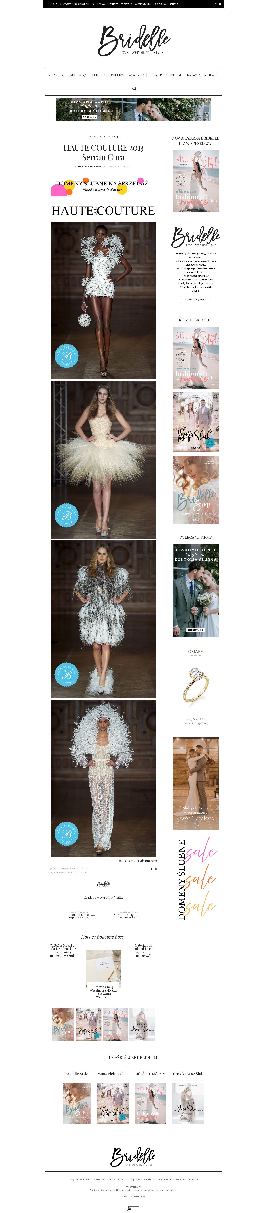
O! (93, 4)
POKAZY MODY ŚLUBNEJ (103, 136)
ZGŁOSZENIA (161, 4)
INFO (72, 75)
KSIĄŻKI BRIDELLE (82, 4)
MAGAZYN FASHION (143, 4)
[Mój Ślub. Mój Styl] (150, 1103)
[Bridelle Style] (77, 1103)
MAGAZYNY (193, 75)
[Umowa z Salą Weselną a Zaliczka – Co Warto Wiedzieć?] (103, 969)
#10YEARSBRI (66, 4)
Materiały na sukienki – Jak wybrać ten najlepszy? (143, 950)
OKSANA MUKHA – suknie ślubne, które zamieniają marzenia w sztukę (63, 950)
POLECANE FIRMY (114, 75)
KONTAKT (174, 4)
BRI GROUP (155, 75)
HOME (54, 4)
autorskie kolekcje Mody (63, 868)
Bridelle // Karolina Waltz (91, 166)
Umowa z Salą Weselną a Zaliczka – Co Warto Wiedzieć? (103, 992)
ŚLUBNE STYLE (174, 75)
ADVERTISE (113, 4)
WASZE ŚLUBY (137, 75)
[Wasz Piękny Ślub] (113, 1103)
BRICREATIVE (126, 4)
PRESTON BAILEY (133, 1187)
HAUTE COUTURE (81, 868)
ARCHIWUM (211, 75)
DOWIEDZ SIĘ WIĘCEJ (195, 299)
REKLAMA (101, 4)
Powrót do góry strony (133, 1197)
